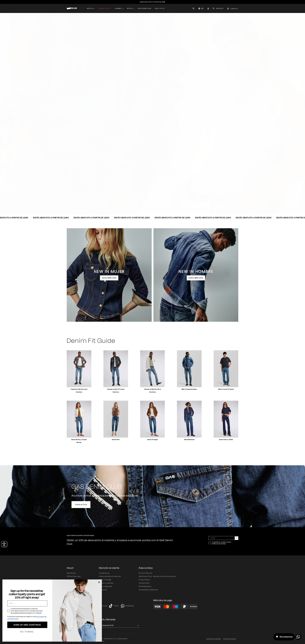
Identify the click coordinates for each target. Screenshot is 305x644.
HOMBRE (74, 205)
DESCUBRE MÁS (109, 277)
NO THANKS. (27, 631)
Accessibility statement (148, 590)
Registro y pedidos (106, 583)
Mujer (129, 8)
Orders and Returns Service (110, 576)
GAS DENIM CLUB (144, 8)
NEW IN (90, 8)
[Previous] (290, 211)
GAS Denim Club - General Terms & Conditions (157, 576)
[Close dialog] (99, 582)
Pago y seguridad (105, 586)
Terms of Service (145, 573)
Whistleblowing (145, 586)
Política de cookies (229, 639)
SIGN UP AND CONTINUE (27, 624)
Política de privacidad (213, 639)
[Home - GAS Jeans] (72, 9)
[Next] (298, 211)
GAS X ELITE (160, 8)
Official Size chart (74, 576)
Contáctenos (104, 573)
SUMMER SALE (103, 8)
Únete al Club (81, 504)
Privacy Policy (144, 580)
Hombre (118, 8)
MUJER (90, 205)
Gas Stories (71, 573)
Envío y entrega (105, 580)
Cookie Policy (144, 583)
